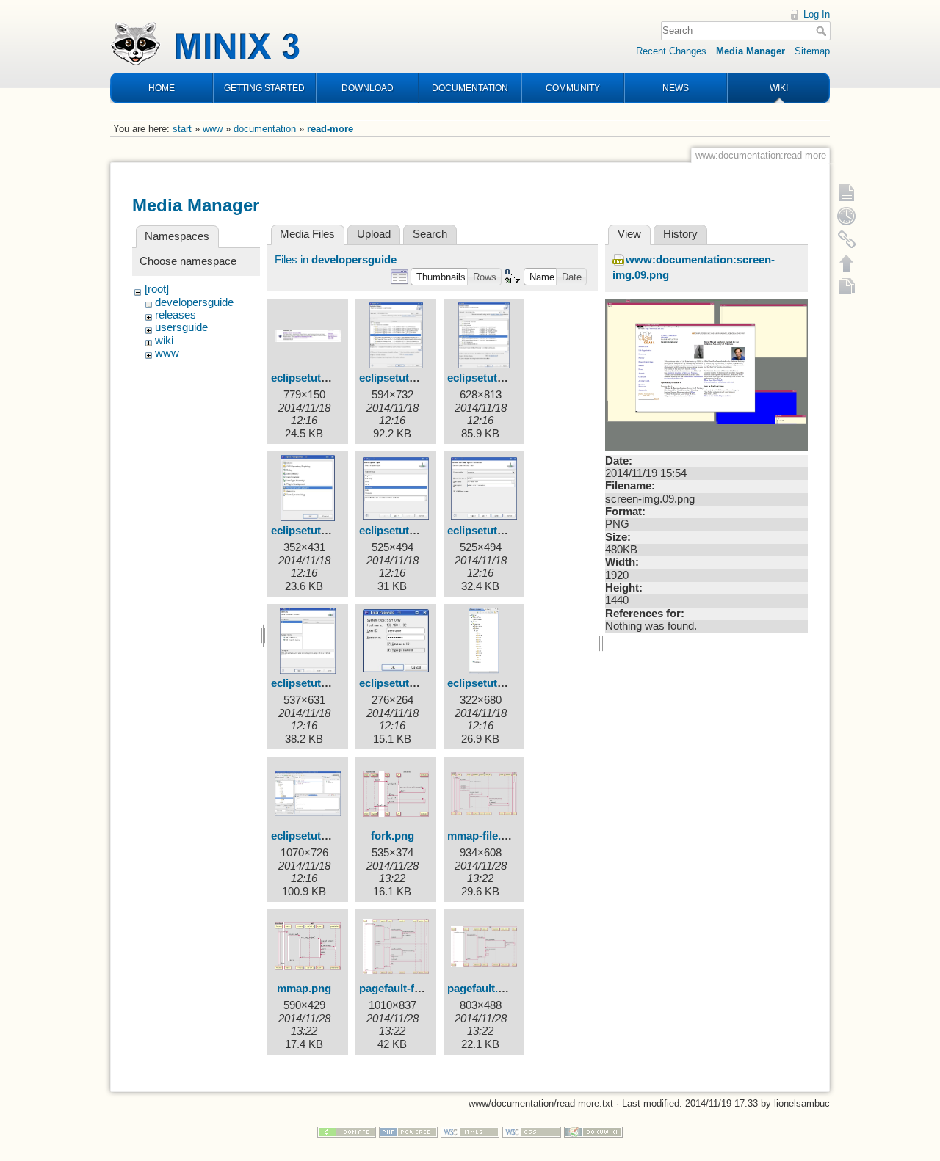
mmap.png (304, 988)
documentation (265, 128)
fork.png (392, 836)
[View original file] (706, 374)
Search (823, 31)
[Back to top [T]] (846, 262)
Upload (374, 234)
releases (175, 315)
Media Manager (750, 51)
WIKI (779, 88)
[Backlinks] (846, 239)
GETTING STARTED (264, 88)
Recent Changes (671, 51)
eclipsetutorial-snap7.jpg (334, 683)
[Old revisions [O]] (846, 216)
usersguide (181, 327)
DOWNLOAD (367, 88)
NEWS (675, 88)
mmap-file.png (484, 836)
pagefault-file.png (404, 988)
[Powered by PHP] (408, 1131)
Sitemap (812, 51)
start (182, 128)
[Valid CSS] (531, 1131)
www (213, 128)
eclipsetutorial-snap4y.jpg (336, 530)
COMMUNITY (573, 88)
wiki (164, 340)
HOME (161, 88)
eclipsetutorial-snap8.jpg (422, 683)
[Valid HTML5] (470, 1131)
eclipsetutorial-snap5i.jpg (423, 530)
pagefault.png (482, 988)
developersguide (194, 302)
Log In (816, 14)
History (680, 234)
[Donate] (346, 1131)
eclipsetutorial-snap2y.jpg (425, 378)
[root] (157, 289)
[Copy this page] (846, 286)
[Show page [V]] (846, 192)
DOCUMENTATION (470, 88)
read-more (330, 128)
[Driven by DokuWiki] (593, 1131)
